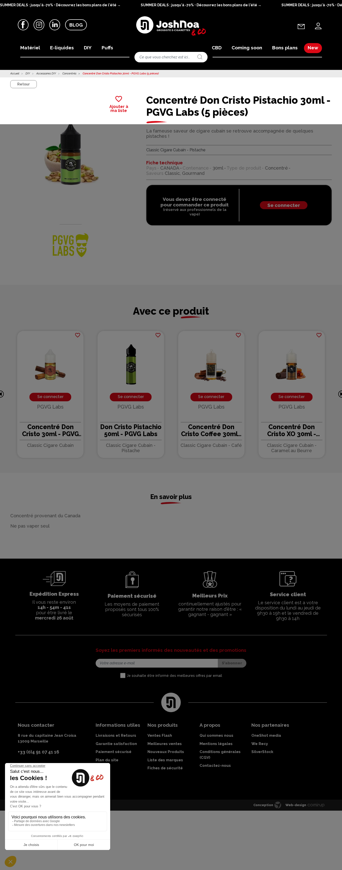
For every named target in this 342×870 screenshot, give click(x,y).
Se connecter (283, 205)
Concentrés (69, 73)
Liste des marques (165, 760)
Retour (23, 84)
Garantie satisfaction (116, 743)
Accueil (14, 73)
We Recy (259, 743)
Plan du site (107, 760)
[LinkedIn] (54, 24)
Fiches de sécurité (165, 768)
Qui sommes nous (216, 735)
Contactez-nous (215, 765)
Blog (76, 25)
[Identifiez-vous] (318, 26)
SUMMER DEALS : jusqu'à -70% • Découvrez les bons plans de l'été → (60, 5)
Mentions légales (216, 743)
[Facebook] (23, 24)
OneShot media (266, 735)
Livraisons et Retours (116, 735)
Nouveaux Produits (165, 752)
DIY (28, 73)
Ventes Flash (159, 735)
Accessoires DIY (46, 73)
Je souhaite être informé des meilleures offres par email (174, 676)
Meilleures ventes (164, 743)
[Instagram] (39, 24)
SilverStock (262, 752)
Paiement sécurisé (113, 752)
